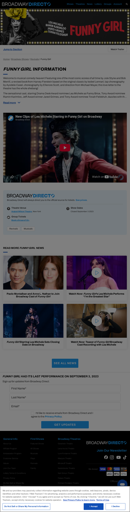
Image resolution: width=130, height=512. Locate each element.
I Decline (115, 506)
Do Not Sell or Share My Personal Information (26, 506)
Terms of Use (102, 500)
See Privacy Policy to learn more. (79, 500)
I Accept (94, 506)
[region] (65, 499)
